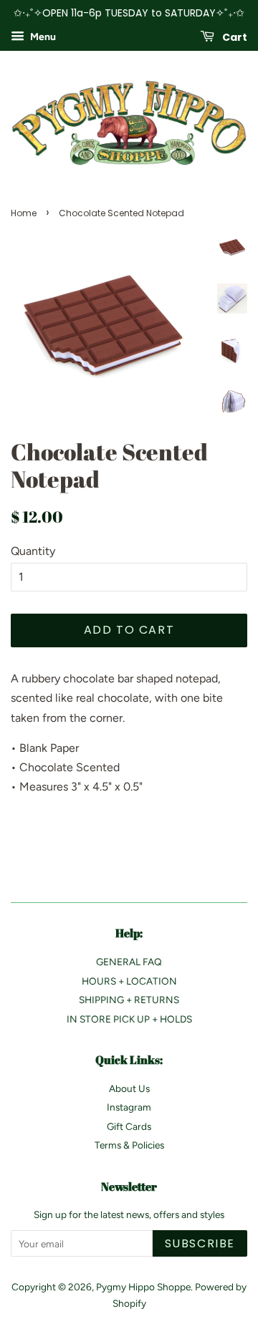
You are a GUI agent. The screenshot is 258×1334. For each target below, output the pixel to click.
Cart (233, 36)
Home (24, 213)
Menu (42, 37)
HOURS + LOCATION (129, 981)
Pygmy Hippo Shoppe (143, 1286)
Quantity (33, 551)
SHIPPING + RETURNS (129, 999)
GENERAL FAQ (129, 961)
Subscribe (200, 1243)
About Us (129, 1088)
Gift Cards (129, 1126)
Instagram (129, 1107)
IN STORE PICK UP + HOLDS (129, 1019)
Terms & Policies (129, 1145)
